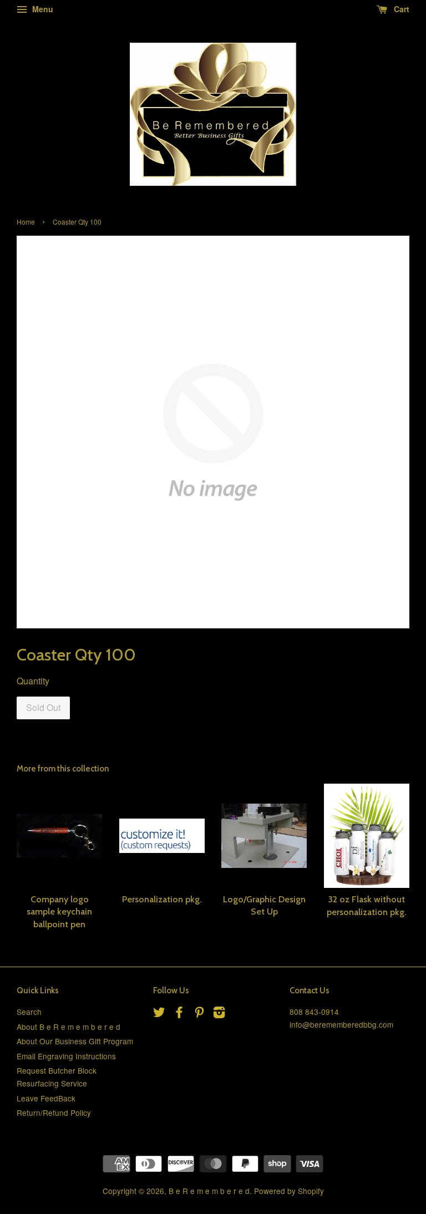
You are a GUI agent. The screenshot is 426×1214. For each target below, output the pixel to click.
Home (26, 221)
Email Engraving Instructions (66, 1055)
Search (29, 1011)
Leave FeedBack (46, 1098)
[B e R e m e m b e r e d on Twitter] (159, 1013)
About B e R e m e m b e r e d (68, 1026)
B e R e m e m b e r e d (209, 1190)
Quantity (33, 680)
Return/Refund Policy (54, 1112)
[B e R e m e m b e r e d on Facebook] (179, 1013)
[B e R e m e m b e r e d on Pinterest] (199, 1013)
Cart (400, 8)
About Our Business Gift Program (75, 1041)
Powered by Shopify (289, 1190)
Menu (41, 8)
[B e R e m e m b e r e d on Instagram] (219, 1013)
